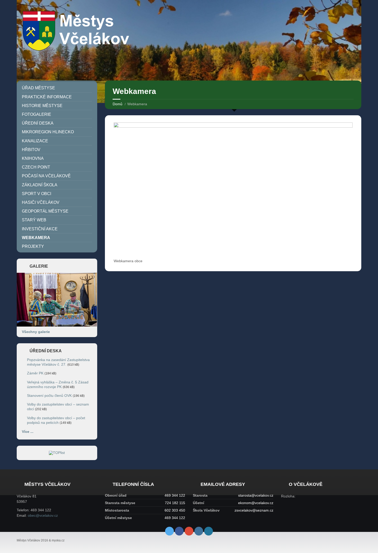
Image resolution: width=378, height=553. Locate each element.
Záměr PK (35, 373)
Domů (117, 104)
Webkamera (36, 237)
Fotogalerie (36, 114)
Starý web (34, 220)
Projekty (33, 246)
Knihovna (33, 158)
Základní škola (39, 185)
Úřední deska (37, 123)
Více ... (27, 431)
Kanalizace (35, 141)
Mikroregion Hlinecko (48, 132)
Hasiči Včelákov (40, 202)
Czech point (36, 167)
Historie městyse (42, 105)
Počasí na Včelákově (46, 176)
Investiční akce (40, 229)
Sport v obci (36, 193)
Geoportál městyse (45, 211)
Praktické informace (47, 97)
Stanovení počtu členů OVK (49, 395)
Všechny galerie (36, 332)
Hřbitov (31, 149)
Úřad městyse (38, 88)
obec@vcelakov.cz (43, 515)
